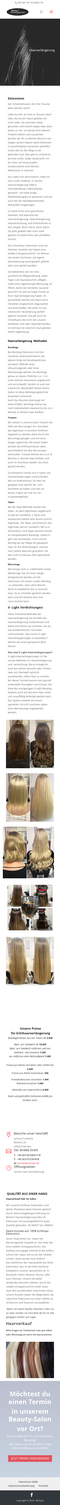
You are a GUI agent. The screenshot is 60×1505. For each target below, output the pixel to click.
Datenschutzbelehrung (21, 1485)
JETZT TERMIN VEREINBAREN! (30, 1458)
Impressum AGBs (28, 1481)
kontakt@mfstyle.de (28, 1163)
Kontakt (43, 1485)
